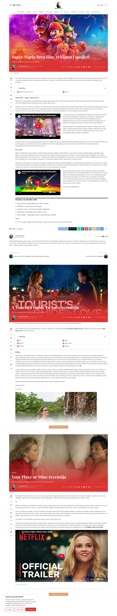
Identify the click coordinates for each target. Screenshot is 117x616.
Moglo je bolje (68, 343)
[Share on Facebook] (69, 67)
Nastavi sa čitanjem (58, 427)
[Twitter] (12, 5)
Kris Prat (66, 92)
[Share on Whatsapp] (74, 67)
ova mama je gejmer (47, 222)
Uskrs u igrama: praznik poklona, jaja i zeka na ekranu (32, 203)
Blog (18, 48)
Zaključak (66, 346)
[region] (20, 603)
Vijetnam (21, 343)
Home (13, 48)
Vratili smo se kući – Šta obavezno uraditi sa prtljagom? (33, 209)
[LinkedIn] (20, 5)
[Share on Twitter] (72, 67)
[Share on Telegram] (82, 67)
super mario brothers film (65, 222)
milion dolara (38, 222)
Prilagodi (9, 609)
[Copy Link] (86, 67)
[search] (98, 5)
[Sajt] (99, 236)
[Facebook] (10, 5)
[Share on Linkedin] (77, 67)
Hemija (66, 340)
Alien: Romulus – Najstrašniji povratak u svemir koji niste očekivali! (36, 215)
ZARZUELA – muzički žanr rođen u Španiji (29, 206)
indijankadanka (23, 66)
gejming (25, 222)
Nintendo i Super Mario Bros (26, 92)
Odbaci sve (20, 609)
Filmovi (14, 52)
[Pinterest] (18, 5)
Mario (69, 163)
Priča (20, 340)
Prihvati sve (30, 609)
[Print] (89, 67)
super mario (56, 222)
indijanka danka (31, 222)
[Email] (84, 67)
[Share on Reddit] (79, 67)
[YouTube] (14, 5)
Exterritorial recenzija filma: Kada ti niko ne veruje (32, 212)
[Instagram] (16, 5)
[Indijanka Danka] (58, 5)
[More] (91, 67)
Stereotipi (21, 346)
